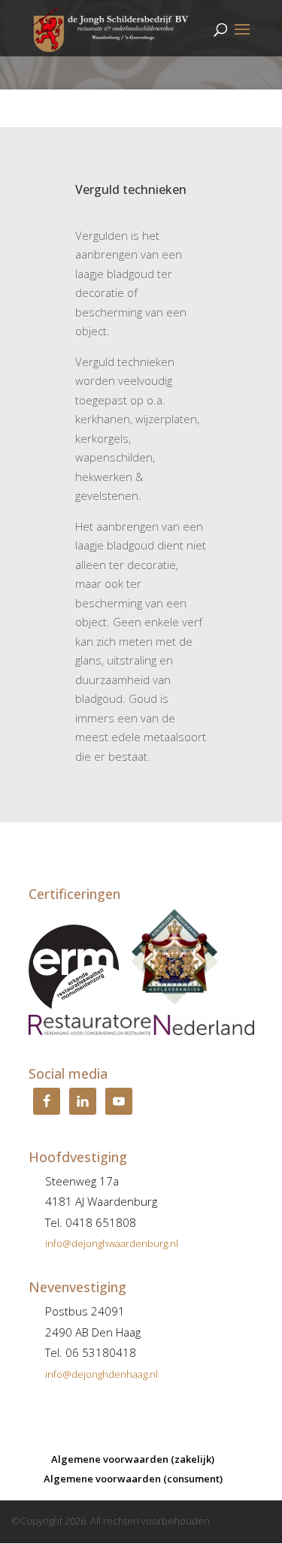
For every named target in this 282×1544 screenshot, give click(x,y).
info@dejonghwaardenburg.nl (111, 1243)
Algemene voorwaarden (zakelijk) (132, 1459)
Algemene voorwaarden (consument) (133, 1478)
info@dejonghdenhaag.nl (101, 1374)
